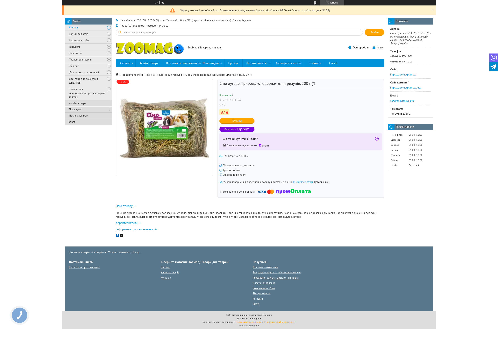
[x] (121, 236)
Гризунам (74, 46)
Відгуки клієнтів (256, 63)
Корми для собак (79, 40)
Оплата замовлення (264, 283)
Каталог (73, 27)
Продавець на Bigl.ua (249, 318)
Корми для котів (78, 34)
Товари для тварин (80, 59)
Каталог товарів (170, 272)
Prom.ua (267, 314)
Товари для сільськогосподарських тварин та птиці (87, 93)
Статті (72, 122)
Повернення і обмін (264, 288)
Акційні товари (77, 103)
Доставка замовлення (265, 267)
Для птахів (75, 53)
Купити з (230, 129)
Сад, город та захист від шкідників (83, 80)
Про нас (233, 63)
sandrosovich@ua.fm (402, 101)
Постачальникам (78, 115)
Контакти (315, 63)
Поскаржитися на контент (250, 321)
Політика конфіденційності (280, 321)
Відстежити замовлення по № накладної (192, 63)
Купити (237, 121)
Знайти (374, 32)
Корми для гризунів (170, 74)
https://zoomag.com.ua (403, 74)
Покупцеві (75, 109)
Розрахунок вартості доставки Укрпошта (276, 277)
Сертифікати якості (288, 63)
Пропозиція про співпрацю (84, 267)
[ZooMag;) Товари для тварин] (150, 48)
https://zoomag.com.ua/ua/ (405, 87)
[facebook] (117, 236)
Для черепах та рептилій (84, 72)
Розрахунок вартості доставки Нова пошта (277, 272)
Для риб (74, 66)
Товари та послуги (132, 74)
